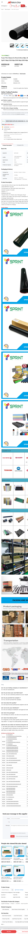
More (2, 924)
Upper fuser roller (16, 897)
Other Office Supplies (15, 9)
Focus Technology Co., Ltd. (16, 928)
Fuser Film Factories (18, 915)
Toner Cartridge (16, 892)
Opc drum (3, 894)
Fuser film (15, 894)
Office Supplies (7, 9)
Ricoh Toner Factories (6, 915)
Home (2, 9)
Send (12, 836)
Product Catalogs (19, 889)
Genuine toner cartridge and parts (7, 892)
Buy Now (9, 931)
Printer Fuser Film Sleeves (7, 921)
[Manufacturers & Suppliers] (14, 2)
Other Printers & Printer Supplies (18, 909)
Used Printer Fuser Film (16, 918)
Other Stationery (5, 909)
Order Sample (23, 73)
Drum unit (3, 897)
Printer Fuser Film (5, 918)
